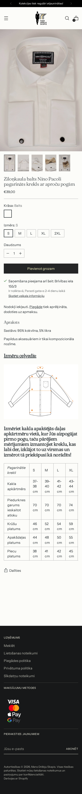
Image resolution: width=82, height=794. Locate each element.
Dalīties (15, 570)
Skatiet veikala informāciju (26, 296)
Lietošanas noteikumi (21, 653)
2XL (57, 233)
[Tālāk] (71, 3)
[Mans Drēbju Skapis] (41, 18)
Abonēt (72, 748)
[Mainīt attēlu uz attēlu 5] (64, 163)
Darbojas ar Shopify (16, 778)
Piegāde (35, 307)
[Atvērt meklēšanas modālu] (67, 18)
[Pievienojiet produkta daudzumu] (20, 253)
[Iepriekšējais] (11, 3)
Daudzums (12, 245)
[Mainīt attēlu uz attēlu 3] (37, 163)
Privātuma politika (18, 668)
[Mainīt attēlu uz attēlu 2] (23, 163)
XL (43, 233)
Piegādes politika (17, 661)
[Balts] (8, 214)
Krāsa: (13, 205)
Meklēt (9, 646)
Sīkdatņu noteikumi (19, 676)
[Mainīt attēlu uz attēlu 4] (50, 163)
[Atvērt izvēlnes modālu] (6, 18)
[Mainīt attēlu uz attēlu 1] (9, 163)
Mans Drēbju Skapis (43, 766)
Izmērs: (11, 225)
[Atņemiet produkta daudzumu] (8, 253)
